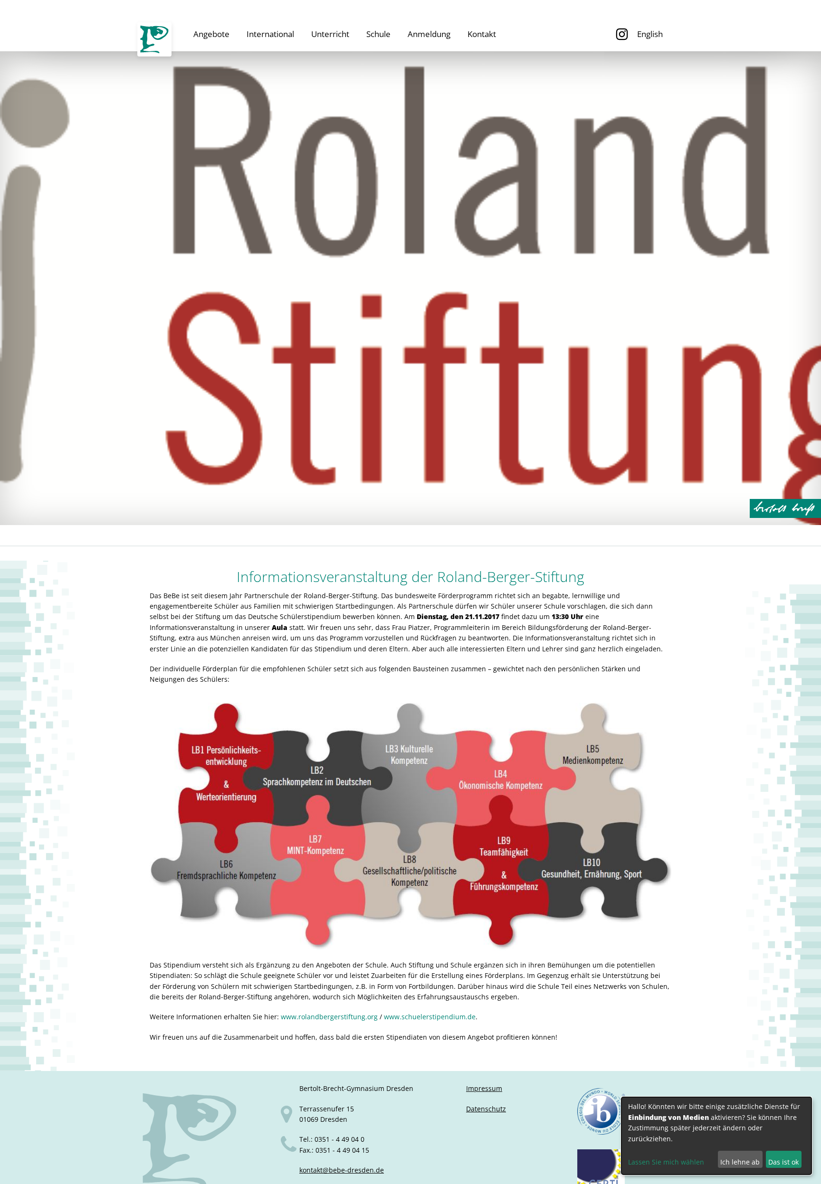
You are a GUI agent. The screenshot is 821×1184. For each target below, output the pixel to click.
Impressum (484, 1088)
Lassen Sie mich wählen (666, 1161)
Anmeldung (429, 33)
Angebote (211, 33)
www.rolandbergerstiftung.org (329, 1016)
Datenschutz (486, 1108)
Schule (378, 33)
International (270, 33)
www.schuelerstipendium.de (430, 1016)
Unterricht (330, 33)
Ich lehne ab (740, 1161)
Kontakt (482, 33)
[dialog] (716, 1136)
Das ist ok (783, 1161)
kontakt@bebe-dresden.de (341, 1170)
